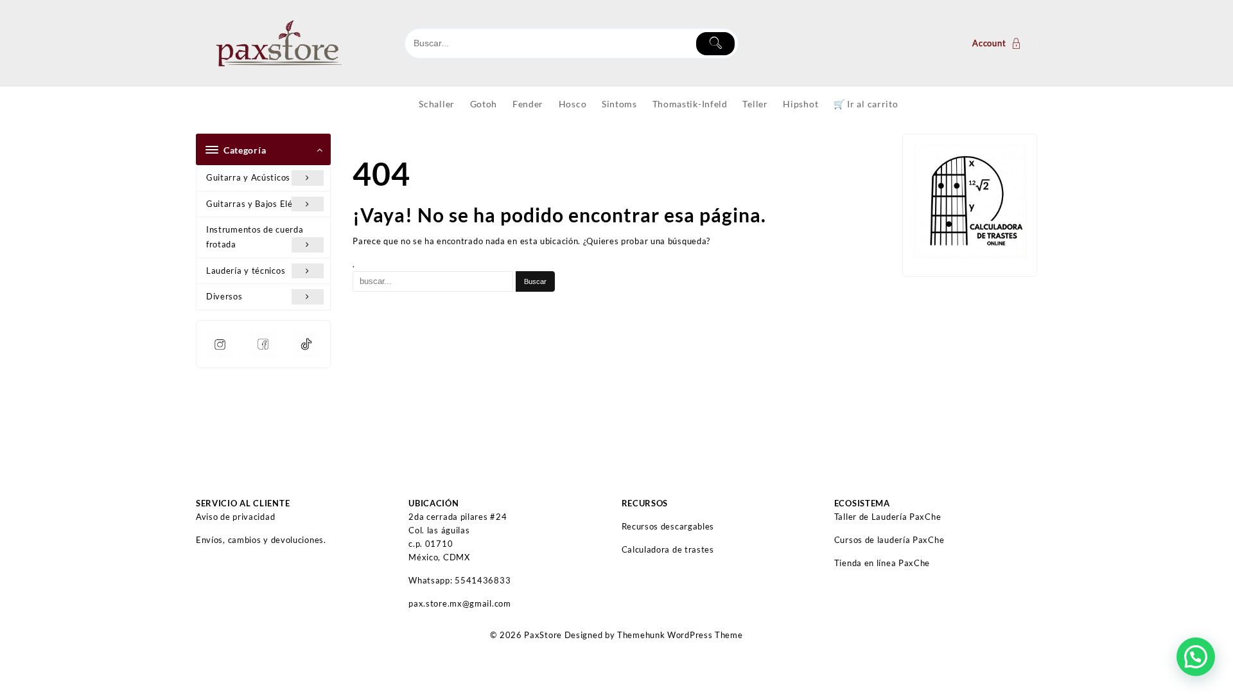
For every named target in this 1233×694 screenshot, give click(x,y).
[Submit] (715, 43)
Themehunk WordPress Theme (680, 635)
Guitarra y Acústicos (248, 177)
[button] (1195, 656)
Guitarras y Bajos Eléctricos (263, 204)
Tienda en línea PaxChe (882, 563)
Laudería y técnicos (245, 270)
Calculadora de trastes (668, 549)
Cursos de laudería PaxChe (889, 540)
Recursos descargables (668, 526)
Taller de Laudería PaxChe (887, 517)
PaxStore (543, 635)
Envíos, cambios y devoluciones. (261, 540)
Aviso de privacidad (235, 517)
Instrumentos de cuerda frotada (254, 236)
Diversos (224, 296)
